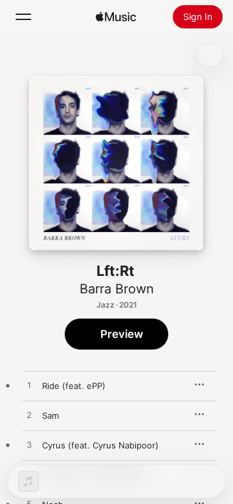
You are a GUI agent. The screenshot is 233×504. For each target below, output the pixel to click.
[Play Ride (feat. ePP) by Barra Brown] (29, 386)
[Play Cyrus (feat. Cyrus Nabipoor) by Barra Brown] (29, 445)
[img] (116, 17)
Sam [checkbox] (50, 415)
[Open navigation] (23, 17)
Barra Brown (117, 289)
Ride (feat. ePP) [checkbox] (73, 386)
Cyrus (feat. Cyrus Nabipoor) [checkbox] (100, 445)
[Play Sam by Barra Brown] (29, 415)
